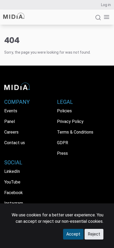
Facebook (13, 192)
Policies (64, 110)
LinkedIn (12, 171)
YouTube (12, 182)
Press (62, 153)
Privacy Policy (70, 121)
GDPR (62, 142)
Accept (73, 234)
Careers (11, 132)
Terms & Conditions (75, 132)
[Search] (98, 19)
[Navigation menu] (105, 17)
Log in (106, 5)
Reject (94, 234)
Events (10, 110)
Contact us (14, 142)
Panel (9, 121)
